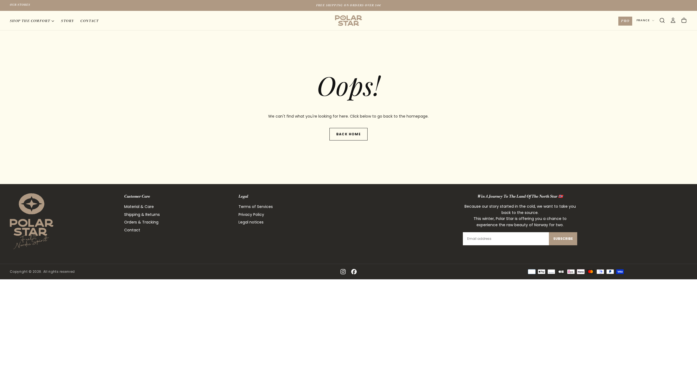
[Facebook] (354, 271)
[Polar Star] (31, 221)
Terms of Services (256, 206)
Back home (348, 134)
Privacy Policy (251, 214)
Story (67, 21)
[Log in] (673, 20)
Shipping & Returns (142, 214)
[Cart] (684, 20)
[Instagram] (343, 271)
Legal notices (251, 222)
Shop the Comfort (30, 21)
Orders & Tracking (141, 222)
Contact (89, 21)
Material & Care (139, 206)
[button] (662, 20)
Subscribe (563, 238)
